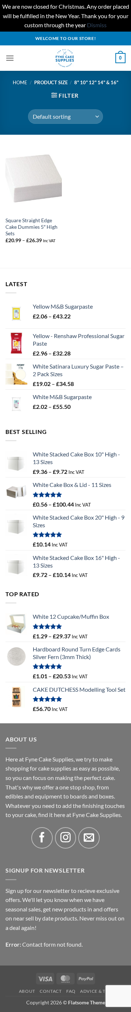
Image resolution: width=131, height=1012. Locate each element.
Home (20, 82)
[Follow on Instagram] (65, 838)
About (27, 991)
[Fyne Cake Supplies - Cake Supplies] (65, 58)
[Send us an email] (89, 838)
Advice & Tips (96, 991)
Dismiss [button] (97, 24)
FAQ (71, 991)
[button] (9, 58)
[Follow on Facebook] (42, 838)
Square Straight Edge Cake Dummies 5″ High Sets (31, 227)
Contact (50, 991)
